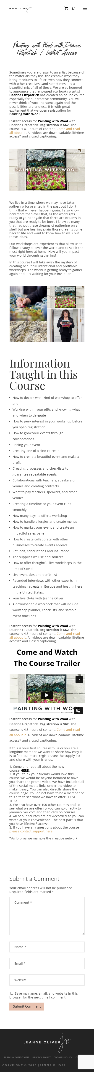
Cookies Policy (63, 1057)
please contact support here (30, 831)
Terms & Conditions (16, 1057)
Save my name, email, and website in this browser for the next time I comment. (43, 995)
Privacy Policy (41, 1057)
